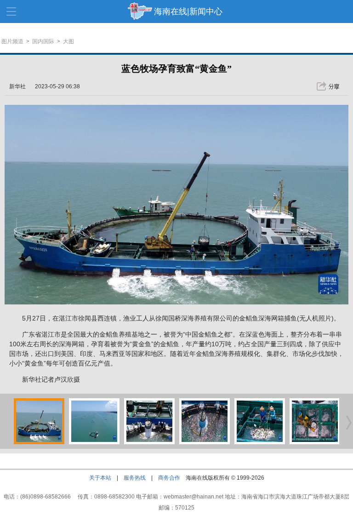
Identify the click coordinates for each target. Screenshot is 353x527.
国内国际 (43, 41)
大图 (68, 41)
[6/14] (315, 442)
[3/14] (149, 442)
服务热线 (135, 478)
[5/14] (259, 442)
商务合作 (169, 478)
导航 (11, 11)
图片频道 (12, 41)
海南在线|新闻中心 (188, 11)
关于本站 (100, 478)
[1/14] (39, 442)
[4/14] (204, 442)
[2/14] (94, 442)
